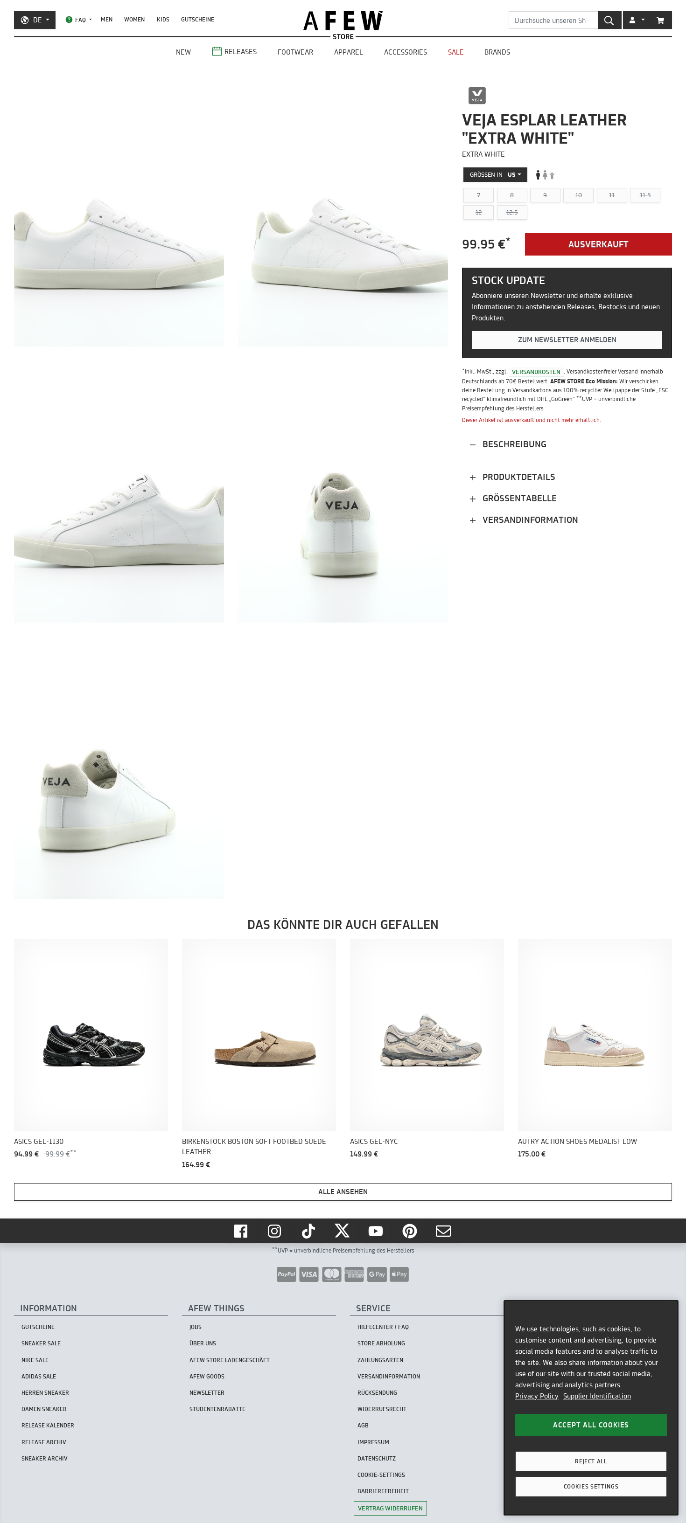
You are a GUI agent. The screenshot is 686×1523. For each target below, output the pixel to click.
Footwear (295, 52)
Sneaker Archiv (44, 1458)
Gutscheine (197, 19)
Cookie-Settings (381, 1474)
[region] (591, 1408)
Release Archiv (43, 1442)
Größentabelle (518, 497)
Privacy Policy (537, 1395)
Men (106, 19)
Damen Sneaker (44, 1408)
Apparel (348, 52)
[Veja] (477, 95)
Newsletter (206, 1392)
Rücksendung (377, 1392)
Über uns (202, 1343)
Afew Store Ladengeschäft (229, 1360)
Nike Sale (35, 1360)
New (183, 52)
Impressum (373, 1442)
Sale (456, 52)
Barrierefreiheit (383, 1491)
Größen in (493, 174)
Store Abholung (381, 1343)
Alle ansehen (343, 1191)
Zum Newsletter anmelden (567, 339)
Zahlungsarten (380, 1360)
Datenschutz (376, 1458)
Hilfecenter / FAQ (383, 1326)
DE (37, 19)
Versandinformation (529, 519)
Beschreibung (513, 443)
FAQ (80, 19)
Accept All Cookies (591, 1424)
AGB (363, 1425)
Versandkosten (536, 371)
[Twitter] (343, 1231)
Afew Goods (206, 1376)
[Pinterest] (410, 1231)
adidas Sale (38, 1376)
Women (134, 19)
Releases (240, 51)
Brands (497, 52)
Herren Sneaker (45, 1392)
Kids (163, 19)
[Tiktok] (309, 1231)
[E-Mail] (444, 1231)
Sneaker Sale (41, 1343)
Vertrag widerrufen (390, 1508)
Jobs (195, 1326)
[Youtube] (376, 1231)
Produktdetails (517, 476)
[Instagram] (275, 1231)
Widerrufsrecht (381, 1408)
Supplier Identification (597, 1395)
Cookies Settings (591, 1486)
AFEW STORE (343, 20)
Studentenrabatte (217, 1408)
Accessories (405, 52)
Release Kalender (47, 1425)
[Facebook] (241, 1231)
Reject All (591, 1461)
